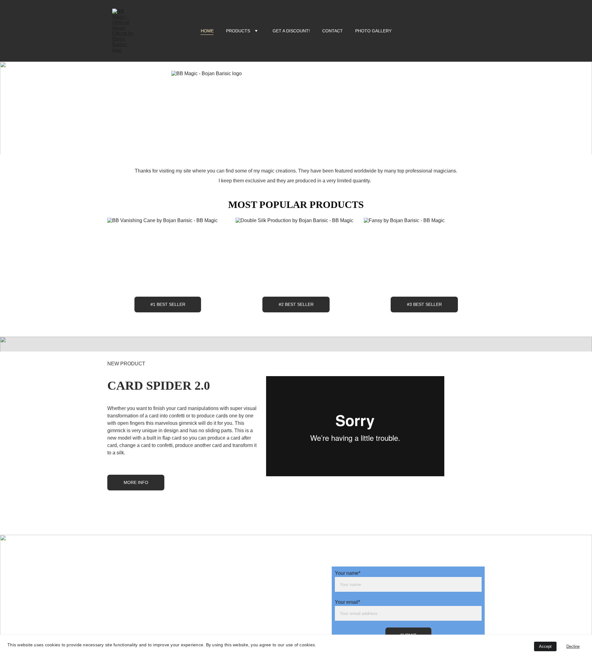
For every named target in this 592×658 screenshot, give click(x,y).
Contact (332, 30)
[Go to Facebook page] (268, 547)
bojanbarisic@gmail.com (195, 556)
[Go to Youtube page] (292, 547)
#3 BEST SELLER (424, 304)
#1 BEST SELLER (167, 304)
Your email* (347, 602)
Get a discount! (291, 30)
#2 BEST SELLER (296, 304)
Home (207, 30)
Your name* (347, 573)
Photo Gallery (373, 30)
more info (136, 482)
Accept (545, 646)
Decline (573, 646)
